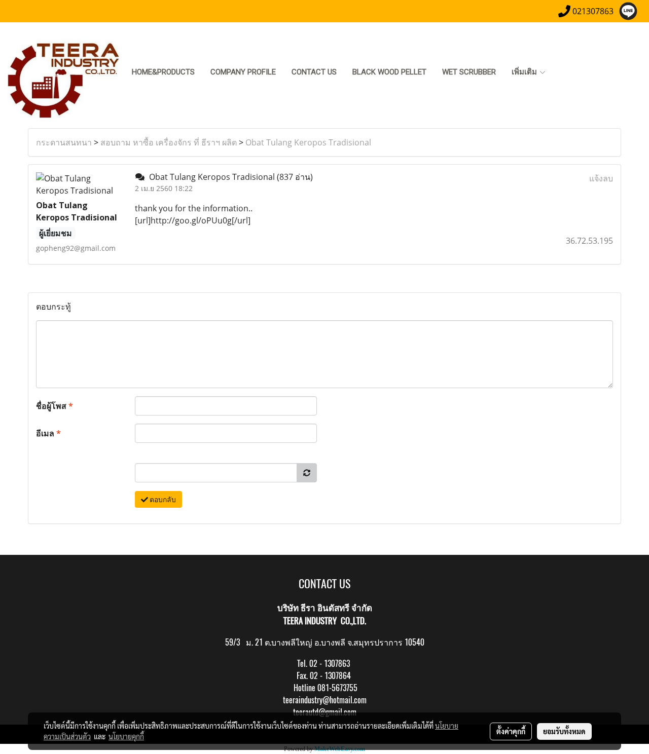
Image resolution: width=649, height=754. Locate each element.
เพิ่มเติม (525, 72)
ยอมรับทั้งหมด (564, 731)
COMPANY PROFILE (243, 72)
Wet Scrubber (469, 72)
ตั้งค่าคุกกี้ (510, 731)
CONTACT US (314, 72)
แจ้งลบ (601, 178)
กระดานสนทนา (64, 142)
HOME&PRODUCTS (163, 72)
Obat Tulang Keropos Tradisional (308, 142)
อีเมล (48, 433)
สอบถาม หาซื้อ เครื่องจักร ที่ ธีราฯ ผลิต (168, 142)
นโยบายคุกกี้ (126, 736)
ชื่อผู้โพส (54, 405)
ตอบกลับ (162, 499)
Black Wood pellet (389, 72)
